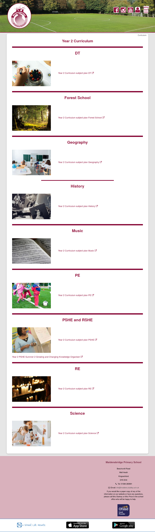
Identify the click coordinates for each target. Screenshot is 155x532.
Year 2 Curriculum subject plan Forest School (80, 117)
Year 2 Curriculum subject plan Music (76, 250)
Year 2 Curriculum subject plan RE (75, 388)
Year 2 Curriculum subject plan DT (75, 72)
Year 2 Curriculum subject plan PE (75, 295)
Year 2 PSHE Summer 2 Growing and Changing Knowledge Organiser (46, 356)
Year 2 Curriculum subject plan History (77, 206)
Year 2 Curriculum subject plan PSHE (76, 339)
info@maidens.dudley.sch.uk (127, 487)
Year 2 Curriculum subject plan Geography (79, 162)
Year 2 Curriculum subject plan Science (77, 433)
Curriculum (142, 35)
